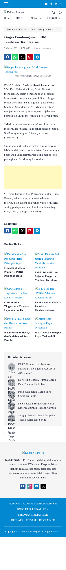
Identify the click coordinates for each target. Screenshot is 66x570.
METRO (20, 18)
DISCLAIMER (47, 520)
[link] (46, 4)
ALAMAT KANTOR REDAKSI (40, 503)
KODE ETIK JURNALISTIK (32, 509)
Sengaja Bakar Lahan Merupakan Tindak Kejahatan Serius (37, 417)
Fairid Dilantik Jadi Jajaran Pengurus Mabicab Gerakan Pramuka (46, 276)
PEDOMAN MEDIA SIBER (33, 514)
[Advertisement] (33, 177)
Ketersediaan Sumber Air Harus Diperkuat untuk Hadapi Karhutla (37, 405)
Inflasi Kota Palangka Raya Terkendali (48, 334)
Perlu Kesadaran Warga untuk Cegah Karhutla (35, 393)
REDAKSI (14, 503)
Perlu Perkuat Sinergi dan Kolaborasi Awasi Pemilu (17, 336)
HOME (7, 18)
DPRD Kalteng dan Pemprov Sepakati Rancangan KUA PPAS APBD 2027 (36, 368)
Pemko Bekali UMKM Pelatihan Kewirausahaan (48, 306)
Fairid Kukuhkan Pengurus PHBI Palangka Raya (14, 272)
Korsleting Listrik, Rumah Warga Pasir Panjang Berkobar (37, 381)
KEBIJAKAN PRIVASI (23, 520)
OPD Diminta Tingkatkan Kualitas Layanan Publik (16, 306)
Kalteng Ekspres (32, 531)
